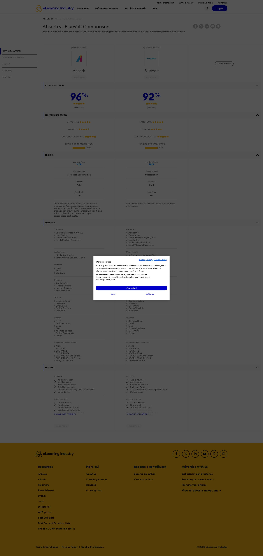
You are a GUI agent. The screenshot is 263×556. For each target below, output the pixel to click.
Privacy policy (146, 259)
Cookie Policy (160, 259)
